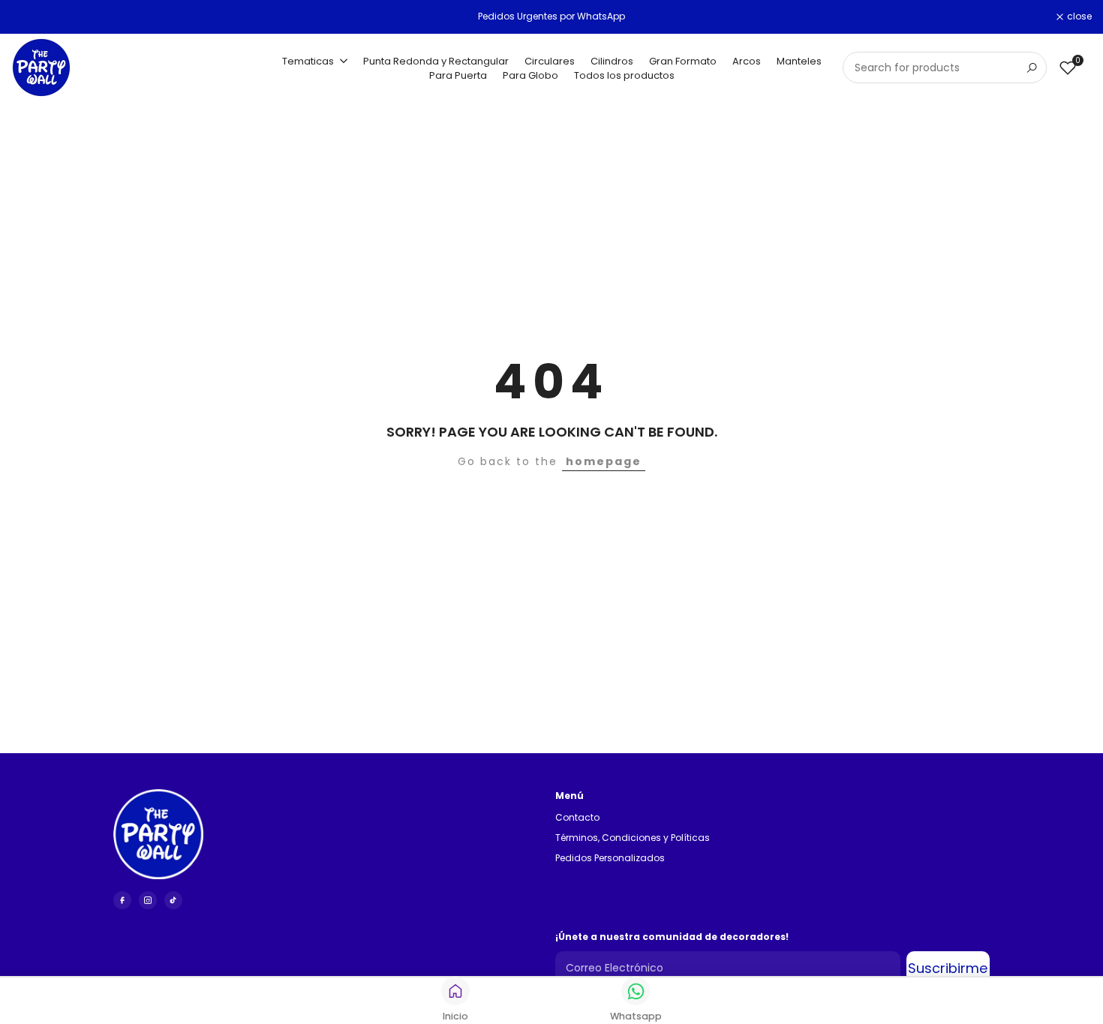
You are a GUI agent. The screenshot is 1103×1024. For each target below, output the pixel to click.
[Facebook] (122, 900)
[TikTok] (173, 900)
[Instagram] (148, 900)
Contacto (577, 817)
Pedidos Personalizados (610, 857)
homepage (604, 461)
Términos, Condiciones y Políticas (632, 837)
